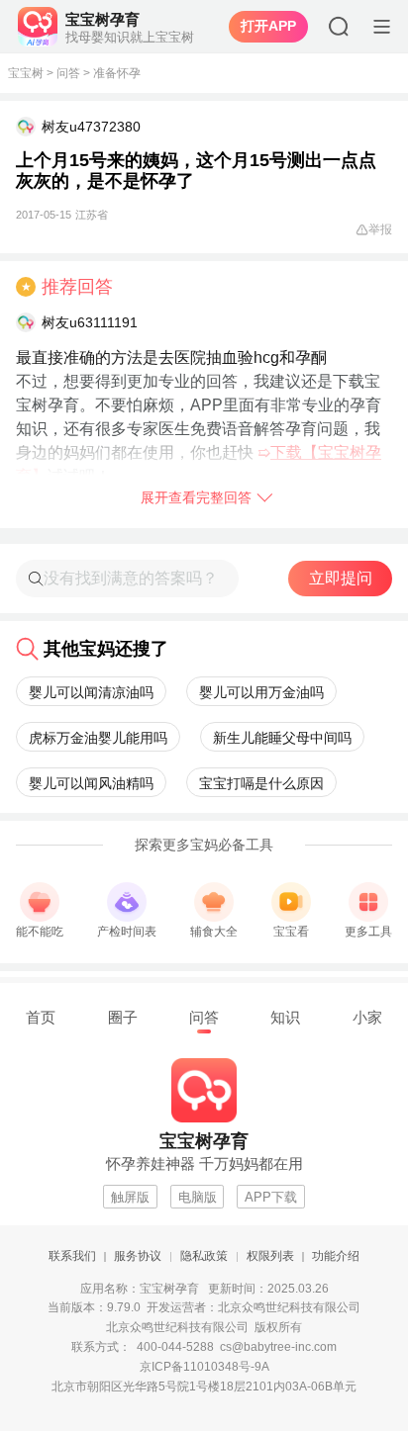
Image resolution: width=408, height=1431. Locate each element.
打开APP (268, 26)
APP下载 (271, 1197)
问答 (68, 73)
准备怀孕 (117, 73)
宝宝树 (26, 73)
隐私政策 (204, 1256)
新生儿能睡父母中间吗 (282, 738)
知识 (285, 1017)
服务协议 (137, 1256)
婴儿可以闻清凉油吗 (91, 692)
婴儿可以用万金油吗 (261, 692)
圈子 (123, 1017)
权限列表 (270, 1256)
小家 (367, 1017)
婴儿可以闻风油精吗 (91, 783)
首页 (40, 1017)
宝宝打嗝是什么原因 (261, 783)
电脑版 (197, 1197)
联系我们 (72, 1256)
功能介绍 (335, 1256)
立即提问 (340, 578)
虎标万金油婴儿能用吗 (98, 738)
